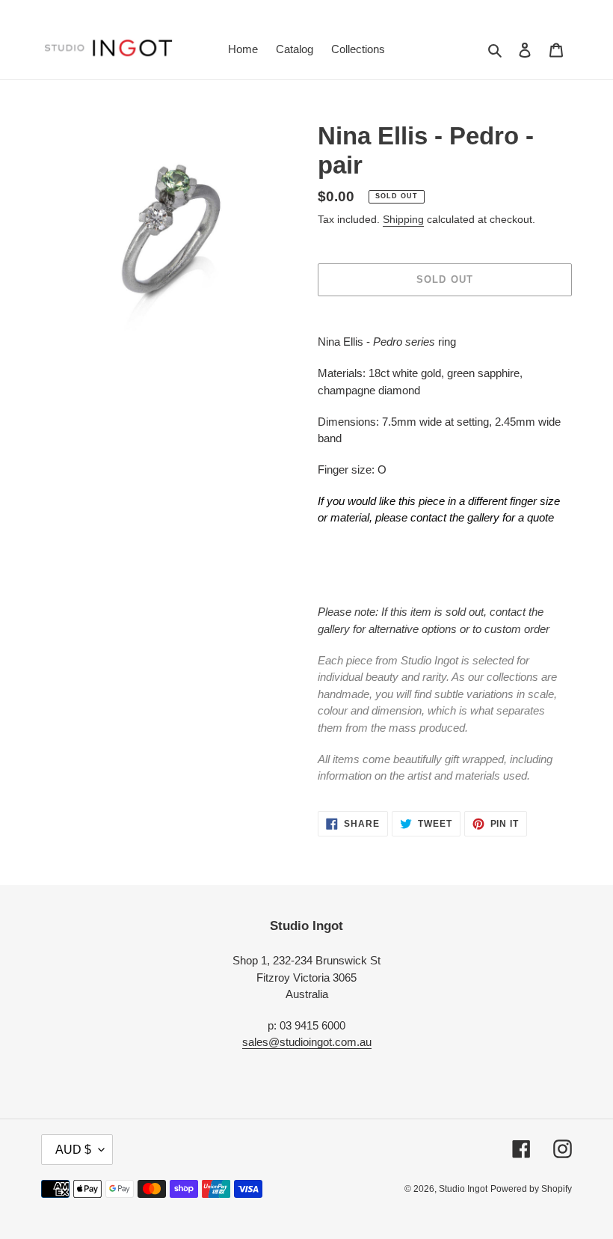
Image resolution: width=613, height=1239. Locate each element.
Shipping (403, 219)
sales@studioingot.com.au (307, 1041)
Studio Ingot (463, 1189)
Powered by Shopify (531, 1189)
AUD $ (73, 1149)
